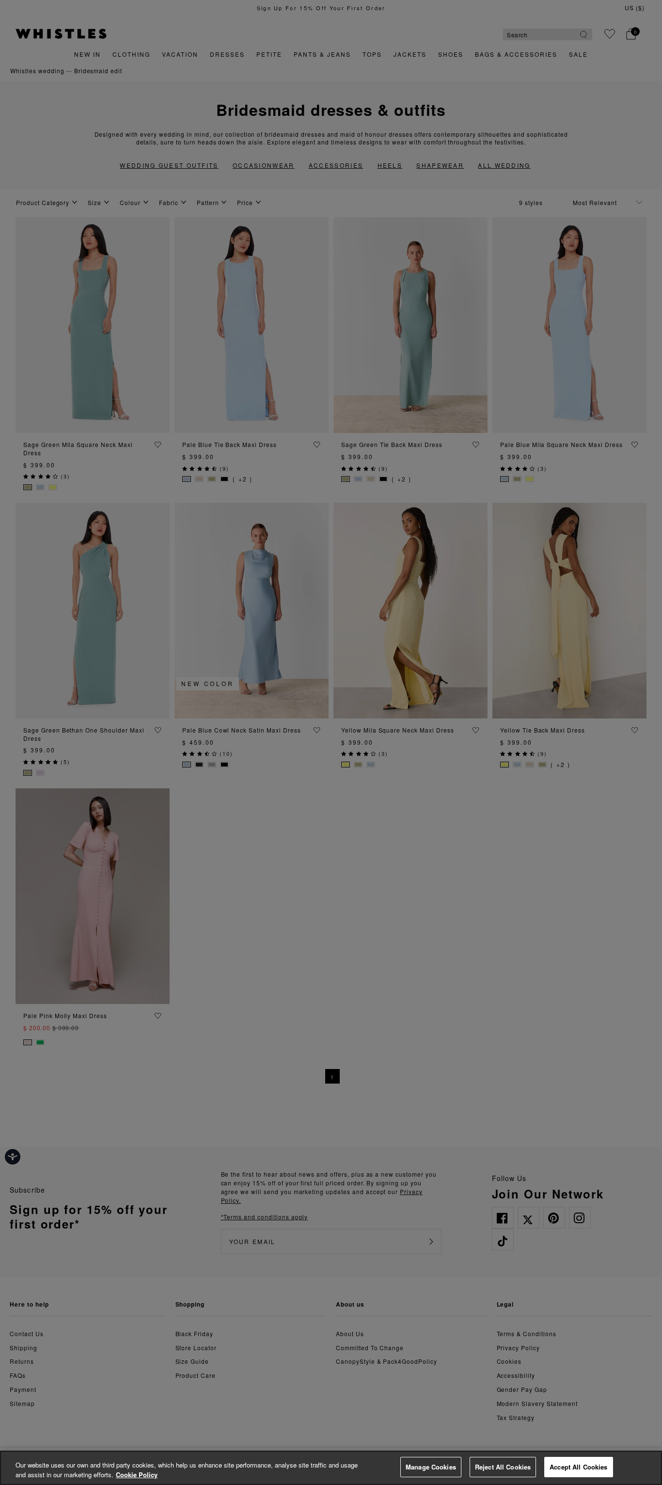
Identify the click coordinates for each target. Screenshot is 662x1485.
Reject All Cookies (503, 1466)
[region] (331, 1468)
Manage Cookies (431, 1466)
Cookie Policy (137, 1474)
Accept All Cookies (578, 1466)
